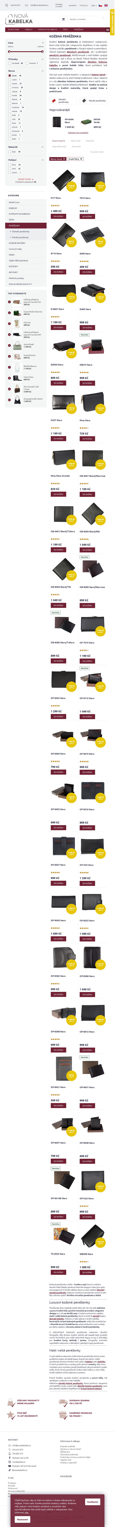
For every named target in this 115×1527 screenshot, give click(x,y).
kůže (16, 151)
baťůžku (101, 1361)
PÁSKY (12, 254)
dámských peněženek (78, 51)
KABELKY (13, 208)
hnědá (17, 95)
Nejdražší (90, 140)
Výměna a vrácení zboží (70, 1449)
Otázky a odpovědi (68, 1462)
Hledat (103, 18)
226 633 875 (17, 1449)
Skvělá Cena (14, 202)
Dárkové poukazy (16, 278)
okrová (16, 127)
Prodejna (12, 1483)
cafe (16, 119)
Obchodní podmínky (69, 1454)
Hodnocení (13, 1488)
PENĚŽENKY (14, 225)
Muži (16, 168)
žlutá (16, 123)
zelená (17, 111)
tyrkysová (17, 131)
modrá (17, 83)
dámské (100, 1289)
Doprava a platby (58, 5)
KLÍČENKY (13, 266)
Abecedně (76, 146)
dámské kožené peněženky (90, 1386)
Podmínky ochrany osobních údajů (75, 1457)
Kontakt (11, 1485)
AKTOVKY (13, 272)
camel (16, 79)
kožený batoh (98, 74)
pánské (96, 1316)
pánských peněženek (60, 55)
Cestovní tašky (15, 249)
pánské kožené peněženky (70, 1383)
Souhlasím (92, 1501)
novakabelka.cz (19, 1462)
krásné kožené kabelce (91, 1388)
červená (17, 87)
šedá (15, 115)
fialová (16, 99)
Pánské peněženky (20, 237)
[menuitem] (13, 29)
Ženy (16, 164)
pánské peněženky (57, 1292)
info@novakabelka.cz (21, 1445)
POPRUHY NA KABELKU (19, 214)
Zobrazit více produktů (78, 132)
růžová (16, 91)
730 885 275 (17, 1453)
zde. (27, 1512)
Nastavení (22, 1519)
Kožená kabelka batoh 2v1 (20, 284)
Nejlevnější (75, 140)
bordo (16, 135)
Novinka (33, 63)
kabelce (89, 1361)
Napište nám (65, 1459)
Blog (10, 1493)
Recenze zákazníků (16, 1491)
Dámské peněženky (20, 231)
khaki (16, 139)
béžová (16, 103)
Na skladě (17, 63)
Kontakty (73, 5)
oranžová (18, 107)
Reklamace (65, 1451)
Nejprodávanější (59, 146)
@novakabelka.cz (19, 1470)
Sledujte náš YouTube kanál (24, 1466)
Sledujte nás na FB (20, 1457)
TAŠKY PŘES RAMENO (18, 260)
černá (16, 75)
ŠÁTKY (11, 219)
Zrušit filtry (24, 179)
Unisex (16, 172)
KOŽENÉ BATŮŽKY (17, 243)
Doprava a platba (67, 1446)
